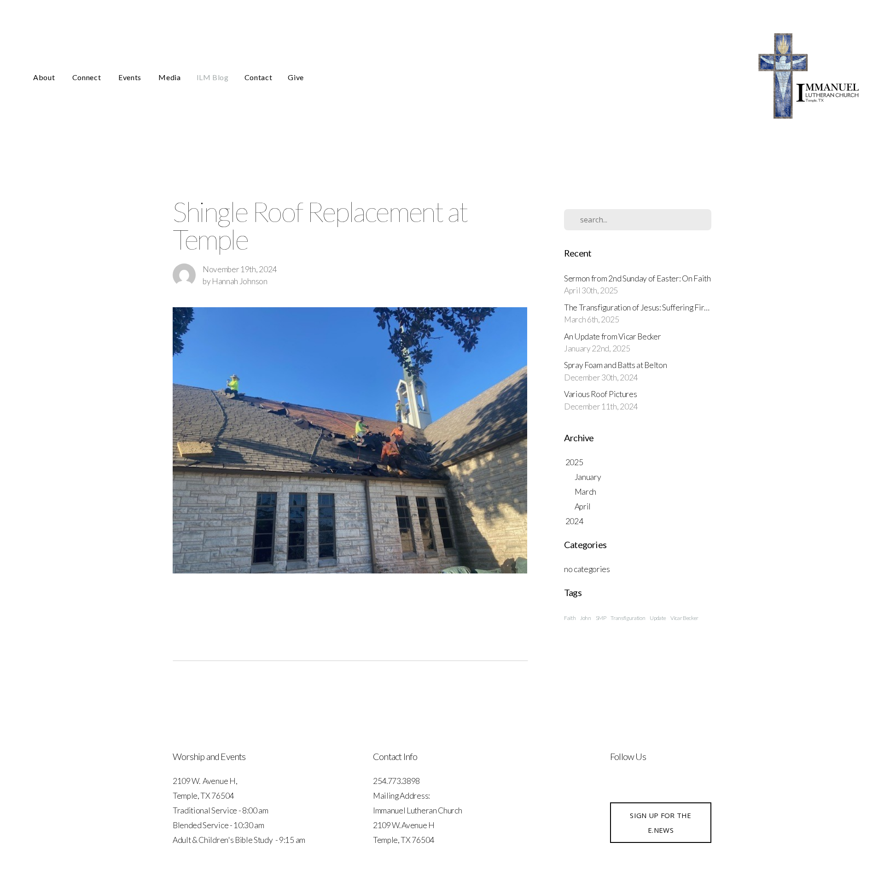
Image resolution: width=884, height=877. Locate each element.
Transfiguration (628, 617)
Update (658, 617)
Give (296, 77)
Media (169, 77)
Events (130, 77)
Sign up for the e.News (661, 823)
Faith (570, 617)
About (45, 77)
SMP (601, 617)
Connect (87, 77)
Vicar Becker (684, 617)
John (585, 617)
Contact (258, 77)
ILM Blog (213, 77)
